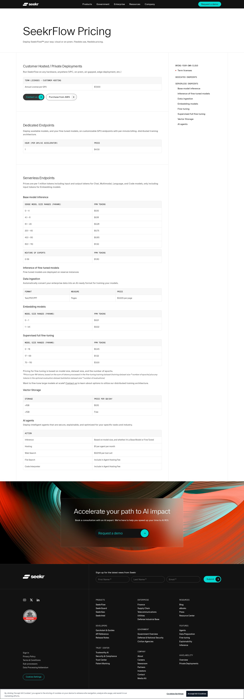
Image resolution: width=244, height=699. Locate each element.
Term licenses (185, 70)
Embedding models (188, 103)
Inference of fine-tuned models (194, 93)
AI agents (183, 124)
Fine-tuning (183, 109)
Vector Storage (185, 119)
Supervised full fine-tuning (191, 114)
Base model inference (189, 88)
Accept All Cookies (197, 694)
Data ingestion (185, 98)
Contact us (71, 383)
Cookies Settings (175, 694)
